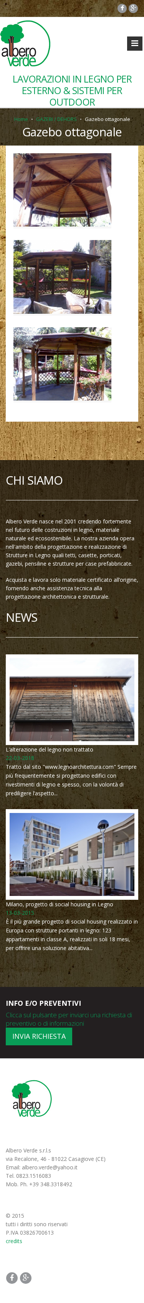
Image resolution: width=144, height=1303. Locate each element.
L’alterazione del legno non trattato (49, 749)
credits (14, 1241)
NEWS (21, 617)
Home (21, 119)
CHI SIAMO (34, 480)
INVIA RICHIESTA (39, 1036)
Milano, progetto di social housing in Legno (59, 904)
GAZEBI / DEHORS (56, 119)
